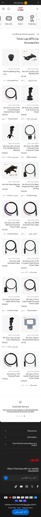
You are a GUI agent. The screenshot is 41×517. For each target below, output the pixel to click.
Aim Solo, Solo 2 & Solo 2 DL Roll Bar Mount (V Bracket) (11, 148)
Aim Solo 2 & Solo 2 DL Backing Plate (30, 73)
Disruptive (27, 504)
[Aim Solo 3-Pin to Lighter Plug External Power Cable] (30, 360)
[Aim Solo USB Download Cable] (11, 247)
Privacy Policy (12, 508)
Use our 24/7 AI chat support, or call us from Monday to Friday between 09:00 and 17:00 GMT (20, 410)
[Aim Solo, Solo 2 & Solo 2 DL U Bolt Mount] (11, 324)
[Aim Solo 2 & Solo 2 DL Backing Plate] (30, 57)
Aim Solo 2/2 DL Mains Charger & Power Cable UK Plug (30, 186)
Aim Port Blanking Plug (11, 72)
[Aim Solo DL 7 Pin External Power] (11, 360)
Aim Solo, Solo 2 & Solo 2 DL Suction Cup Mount (30, 110)
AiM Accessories (33, 69)
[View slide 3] (19, 416)
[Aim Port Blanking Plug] (11, 57)
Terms (19, 508)
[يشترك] (6, 478)
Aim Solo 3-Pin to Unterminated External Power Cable (30, 301)
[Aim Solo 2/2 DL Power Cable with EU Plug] (11, 285)
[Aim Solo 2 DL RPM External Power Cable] (30, 209)
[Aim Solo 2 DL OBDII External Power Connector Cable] (30, 132)
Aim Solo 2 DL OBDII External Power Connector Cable (31, 148)
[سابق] (38, 2)
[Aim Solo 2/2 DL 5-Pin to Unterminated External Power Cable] (11, 94)
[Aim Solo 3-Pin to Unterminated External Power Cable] (30, 285)
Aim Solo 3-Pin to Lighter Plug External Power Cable (31, 376)
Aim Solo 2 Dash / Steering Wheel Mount (30, 339)
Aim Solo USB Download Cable (14, 262)
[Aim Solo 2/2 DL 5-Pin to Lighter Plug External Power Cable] (30, 247)
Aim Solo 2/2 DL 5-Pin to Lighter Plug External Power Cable (30, 263)
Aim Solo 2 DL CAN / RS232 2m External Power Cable (12, 225)
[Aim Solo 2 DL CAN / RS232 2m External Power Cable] (11, 209)
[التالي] (3, 2)
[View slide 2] (21, 416)
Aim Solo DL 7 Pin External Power (13, 375)
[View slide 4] (16, 416)
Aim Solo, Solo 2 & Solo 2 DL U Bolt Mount (11, 339)
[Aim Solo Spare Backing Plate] (11, 170)
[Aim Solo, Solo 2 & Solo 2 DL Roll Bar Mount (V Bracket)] (11, 132)
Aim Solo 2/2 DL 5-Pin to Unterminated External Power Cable (11, 110)
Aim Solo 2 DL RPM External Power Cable (31, 224)
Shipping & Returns (27, 508)
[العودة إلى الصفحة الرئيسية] (38, 34)
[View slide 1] (24, 416)
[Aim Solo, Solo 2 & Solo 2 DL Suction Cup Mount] (30, 94)
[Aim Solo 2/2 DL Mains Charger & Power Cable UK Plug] (30, 170)
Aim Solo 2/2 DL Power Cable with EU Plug (11, 300)
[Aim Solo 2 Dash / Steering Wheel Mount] (30, 324)
